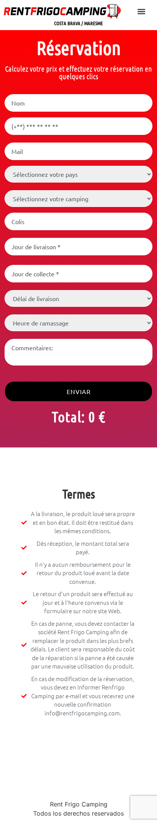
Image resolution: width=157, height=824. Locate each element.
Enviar (79, 391)
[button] (141, 11)
